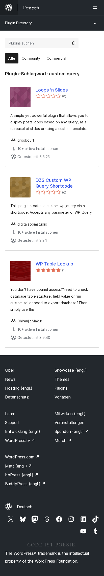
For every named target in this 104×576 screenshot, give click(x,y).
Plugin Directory (18, 23)
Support (12, 422)
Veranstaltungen (69, 422)
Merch (63, 440)
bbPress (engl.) (21, 474)
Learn (10, 413)
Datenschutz (17, 397)
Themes (62, 379)
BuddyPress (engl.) (25, 483)
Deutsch (24, 506)
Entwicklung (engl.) (22, 431)
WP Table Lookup (54, 264)
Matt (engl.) (18, 466)
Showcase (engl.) (71, 370)
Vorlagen (63, 397)
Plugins (61, 388)
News (10, 379)
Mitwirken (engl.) (70, 413)
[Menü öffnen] (96, 7)
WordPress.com (22, 456)
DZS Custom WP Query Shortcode (54, 183)
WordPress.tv (20, 440)
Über (9, 370)
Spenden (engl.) (72, 431)
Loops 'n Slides (52, 90)
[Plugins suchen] (73, 43)
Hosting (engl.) (18, 388)
